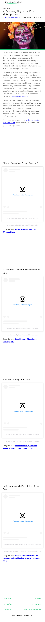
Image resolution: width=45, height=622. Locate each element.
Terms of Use (8, 604)
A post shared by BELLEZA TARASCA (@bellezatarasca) (22, 544)
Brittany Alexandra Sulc (12, 17)
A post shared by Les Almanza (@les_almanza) (22, 328)
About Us (38, 598)
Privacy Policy (36, 604)
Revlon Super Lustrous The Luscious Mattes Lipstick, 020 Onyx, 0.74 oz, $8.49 (21, 558)
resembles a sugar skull (21, 96)
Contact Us (7, 609)
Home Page (8, 598)
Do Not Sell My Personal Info (32, 609)
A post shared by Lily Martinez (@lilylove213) (22, 218)
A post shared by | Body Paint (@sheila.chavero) (22, 434)
